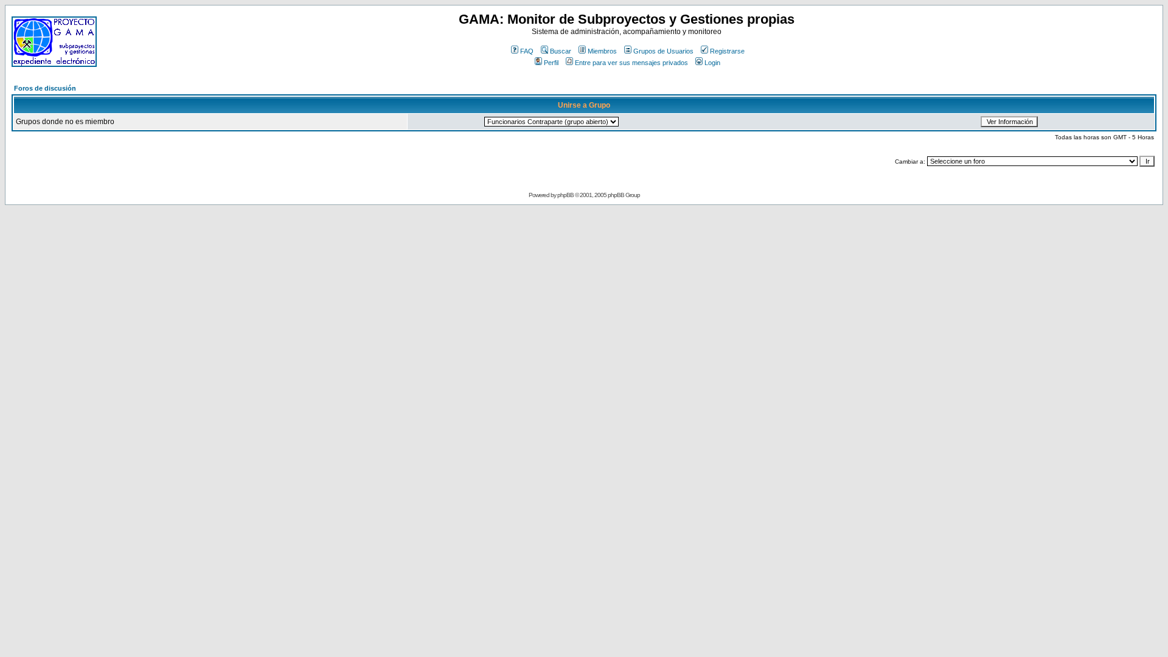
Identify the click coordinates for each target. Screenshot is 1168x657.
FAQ (527, 51)
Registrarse (727, 51)
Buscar (560, 51)
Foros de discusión (45, 88)
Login (712, 62)
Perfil (551, 62)
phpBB (565, 195)
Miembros (602, 51)
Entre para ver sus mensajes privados (631, 62)
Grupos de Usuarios (663, 51)
